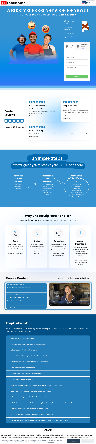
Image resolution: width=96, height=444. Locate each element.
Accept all (73, 441)
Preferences (87, 441)
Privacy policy (51, 441)
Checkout (77, 76)
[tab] (69, 46)
